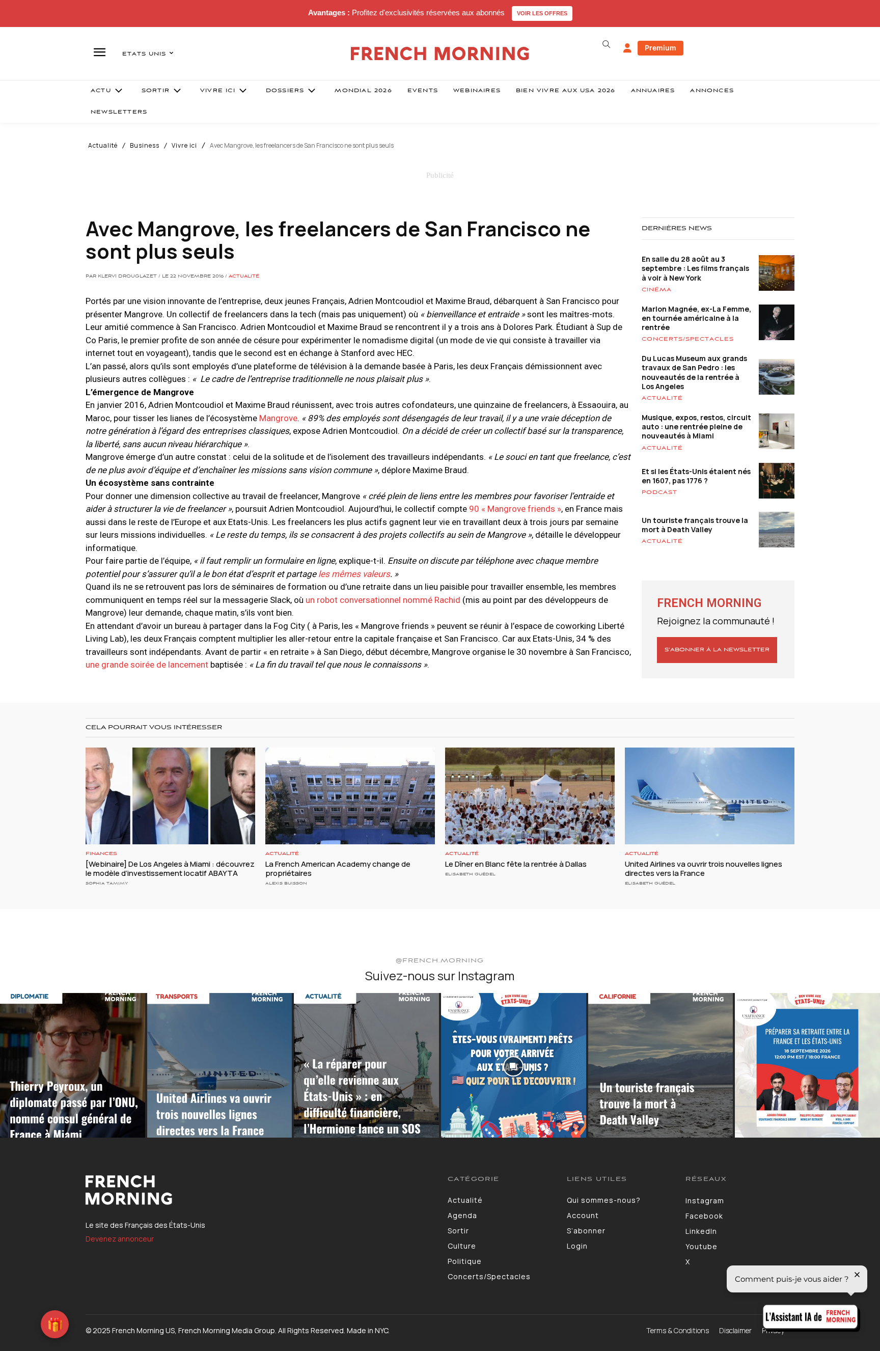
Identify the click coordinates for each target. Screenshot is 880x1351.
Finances (101, 854)
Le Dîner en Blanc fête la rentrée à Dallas (516, 864)
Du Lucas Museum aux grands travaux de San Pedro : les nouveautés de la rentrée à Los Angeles (694, 372)
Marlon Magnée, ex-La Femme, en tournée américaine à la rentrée (696, 318)
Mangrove (278, 418)
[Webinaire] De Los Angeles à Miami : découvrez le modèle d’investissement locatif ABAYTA (170, 868)
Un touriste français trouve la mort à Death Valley (695, 524)
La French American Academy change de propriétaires (337, 868)
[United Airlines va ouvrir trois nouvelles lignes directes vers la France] (709, 796)
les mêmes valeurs (354, 574)
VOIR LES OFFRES (542, 13)
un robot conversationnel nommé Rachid (383, 600)
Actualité (103, 146)
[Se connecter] (627, 48)
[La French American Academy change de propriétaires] (350, 796)
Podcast (659, 492)
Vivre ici (184, 146)
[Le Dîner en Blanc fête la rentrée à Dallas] (530, 796)
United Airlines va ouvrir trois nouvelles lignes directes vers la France (703, 868)
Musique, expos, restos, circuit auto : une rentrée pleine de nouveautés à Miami (696, 426)
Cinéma (657, 290)
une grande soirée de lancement (147, 664)
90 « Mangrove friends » (514, 509)
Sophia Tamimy (107, 883)
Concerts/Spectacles (688, 339)
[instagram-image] (72, 1065)
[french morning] (440, 54)
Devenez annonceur (120, 1239)
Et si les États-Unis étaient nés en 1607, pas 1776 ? (696, 475)
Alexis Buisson (286, 883)
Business (144, 146)
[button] (606, 44)
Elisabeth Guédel (470, 874)
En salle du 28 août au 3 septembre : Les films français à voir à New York (695, 268)
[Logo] (259, 1190)
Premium (660, 47)
